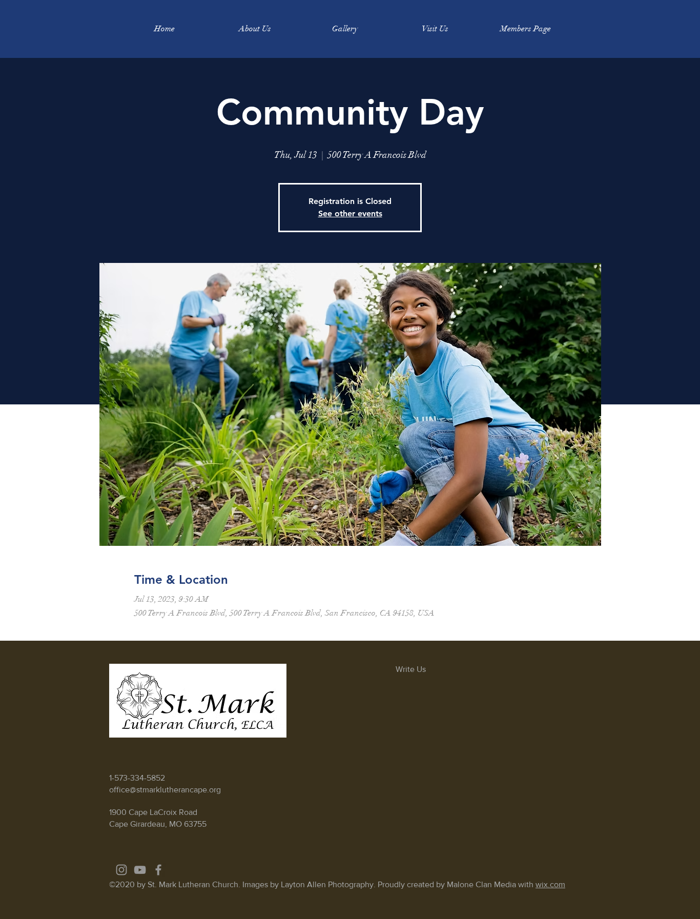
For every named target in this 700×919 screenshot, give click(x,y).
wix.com (550, 884)
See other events (350, 213)
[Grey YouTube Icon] (140, 870)
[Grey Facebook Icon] (158, 870)
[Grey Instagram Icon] (121, 870)
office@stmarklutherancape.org (165, 789)
